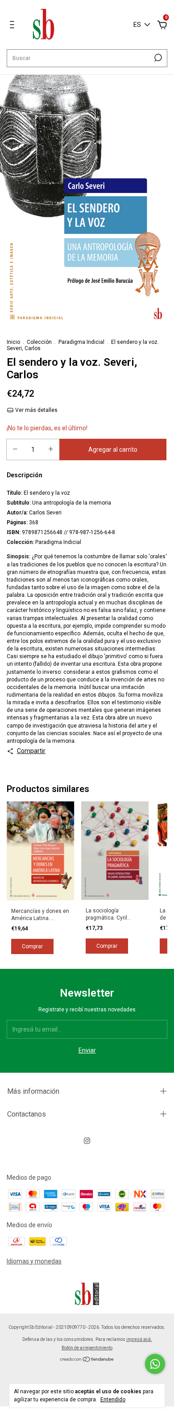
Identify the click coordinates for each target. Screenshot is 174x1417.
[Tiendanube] (87, 1359)
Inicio (13, 342)
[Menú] (14, 26)
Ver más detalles (36, 410)
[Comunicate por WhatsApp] (155, 1364)
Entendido (112, 1399)
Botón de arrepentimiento (87, 1347)
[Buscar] (157, 57)
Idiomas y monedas (34, 1261)
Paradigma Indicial (81, 342)
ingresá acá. (139, 1339)
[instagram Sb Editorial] (87, 1140)
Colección (39, 342)
